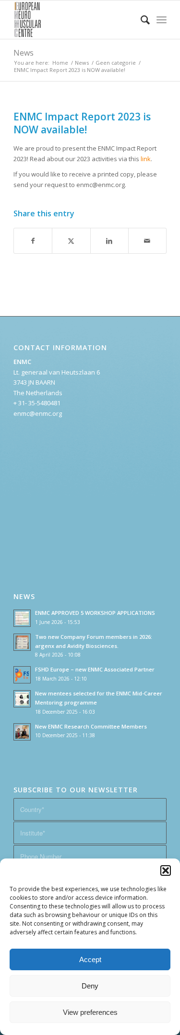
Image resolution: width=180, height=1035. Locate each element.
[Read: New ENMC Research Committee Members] (22, 732)
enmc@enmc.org (37, 413)
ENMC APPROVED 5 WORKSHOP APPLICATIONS (95, 612)
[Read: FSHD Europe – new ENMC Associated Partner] (22, 674)
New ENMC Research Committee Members (91, 726)
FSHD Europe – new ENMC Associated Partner (95, 669)
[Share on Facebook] (33, 240)
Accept (90, 959)
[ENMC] (74, 19)
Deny (90, 986)
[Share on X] (71, 240)
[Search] (140, 19)
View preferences (90, 1012)
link (146, 158)
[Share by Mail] (147, 240)
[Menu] (161, 19)
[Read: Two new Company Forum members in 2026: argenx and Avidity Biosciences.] (22, 642)
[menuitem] (140, 19)
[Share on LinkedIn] (109, 240)
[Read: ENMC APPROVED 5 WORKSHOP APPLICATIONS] (22, 618)
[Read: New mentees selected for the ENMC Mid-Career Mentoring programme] (22, 698)
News (23, 52)
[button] (165, 870)
